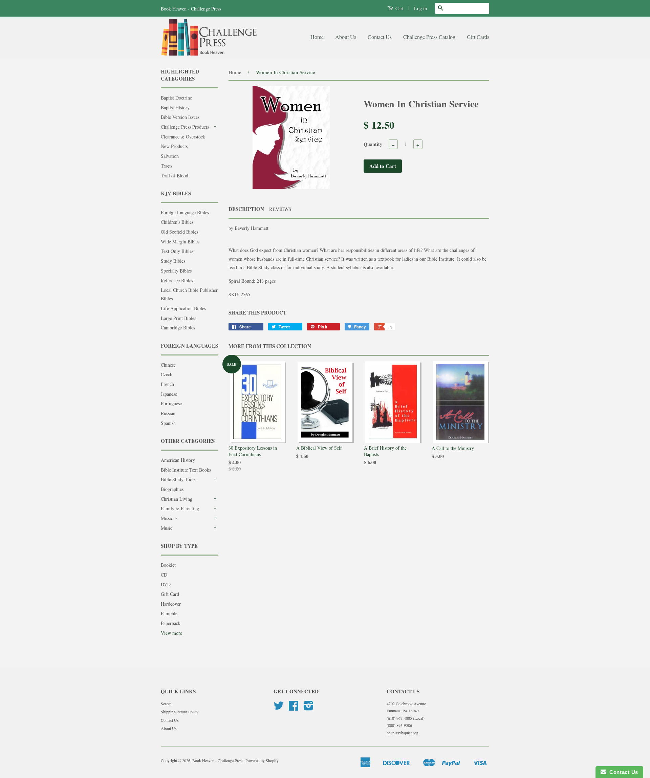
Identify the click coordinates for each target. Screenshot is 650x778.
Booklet (168, 565)
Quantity (373, 144)
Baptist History (175, 107)
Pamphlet (170, 613)
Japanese (169, 394)
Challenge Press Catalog (429, 36)
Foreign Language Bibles (185, 212)
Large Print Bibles (178, 318)
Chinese (168, 365)
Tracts (166, 166)
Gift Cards (478, 36)
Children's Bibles (177, 222)
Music (166, 528)
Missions (169, 518)
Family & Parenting (180, 508)
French (167, 384)
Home (317, 36)
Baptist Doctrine (176, 97)
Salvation (170, 156)
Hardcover (171, 604)
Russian (168, 413)
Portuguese (171, 403)
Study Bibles (173, 261)
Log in (420, 8)
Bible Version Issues (180, 117)
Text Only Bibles (177, 251)
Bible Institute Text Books (186, 470)
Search (166, 703)
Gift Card (170, 594)
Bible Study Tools (178, 479)
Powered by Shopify (262, 760)
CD (164, 574)
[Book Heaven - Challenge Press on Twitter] (279, 708)
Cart (399, 8)
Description (246, 209)
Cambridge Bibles (178, 327)
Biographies (172, 489)
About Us (345, 36)
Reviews (280, 209)
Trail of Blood (174, 175)
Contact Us (380, 36)
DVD (166, 584)
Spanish (168, 423)
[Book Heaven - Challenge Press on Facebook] (293, 708)
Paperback (170, 623)
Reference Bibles (177, 280)
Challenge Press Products (185, 127)
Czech (166, 374)
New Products (174, 146)
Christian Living (176, 499)
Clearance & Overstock (183, 136)
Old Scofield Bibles (179, 232)
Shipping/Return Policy (179, 711)
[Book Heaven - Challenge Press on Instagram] (308, 708)
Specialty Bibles (176, 270)
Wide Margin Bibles (180, 241)
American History (178, 460)
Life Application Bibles (183, 308)
